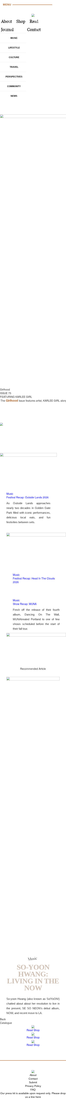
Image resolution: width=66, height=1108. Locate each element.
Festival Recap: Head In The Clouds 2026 (34, 580)
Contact (34, 30)
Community (14, 86)
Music (14, 38)
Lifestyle (14, 47)
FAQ (33, 1089)
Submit (33, 1082)
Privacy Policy (33, 1086)
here (38, 1096)
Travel (14, 67)
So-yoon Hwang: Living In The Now (33, 977)
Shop (20, 22)
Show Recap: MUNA (24, 604)
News (14, 96)
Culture (14, 57)
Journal (7, 30)
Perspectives (14, 76)
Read (34, 22)
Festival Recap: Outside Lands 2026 (27, 497)
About (6, 22)
